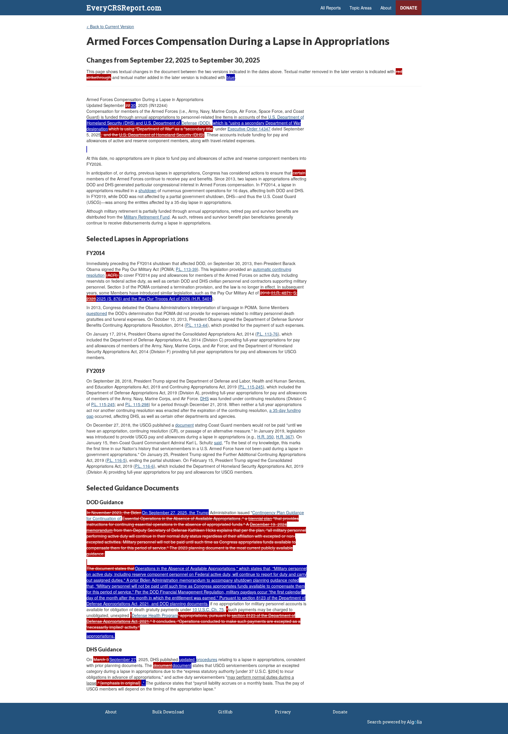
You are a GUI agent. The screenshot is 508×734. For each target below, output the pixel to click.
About (385, 8)
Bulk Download (168, 712)
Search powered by (387, 722)
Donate (408, 8)
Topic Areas (361, 8)
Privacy (283, 712)
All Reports (330, 8)
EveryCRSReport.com (124, 7)
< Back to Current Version (110, 26)
